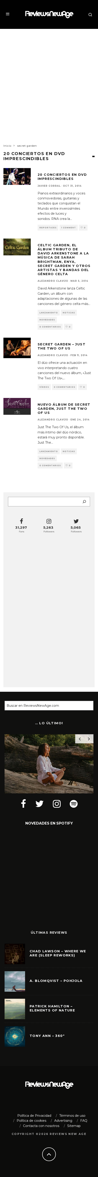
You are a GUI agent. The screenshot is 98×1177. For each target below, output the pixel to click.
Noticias (69, 313)
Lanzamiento (48, 313)
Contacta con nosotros (41, 1126)
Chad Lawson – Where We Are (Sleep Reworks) (58, 953)
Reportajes (48, 227)
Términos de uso (72, 1116)
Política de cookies (31, 1121)
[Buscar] (84, 501)
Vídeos (44, 387)
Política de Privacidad (34, 1116)
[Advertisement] (49, 82)
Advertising (63, 1121)
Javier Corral (49, 185)
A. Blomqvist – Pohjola (56, 981)
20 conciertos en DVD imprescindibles (62, 177)
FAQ (83, 1121)
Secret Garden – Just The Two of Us (61, 346)
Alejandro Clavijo (53, 280)
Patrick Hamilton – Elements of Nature (52, 1008)
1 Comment (68, 227)
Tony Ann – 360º (47, 1036)
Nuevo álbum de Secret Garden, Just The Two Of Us (64, 408)
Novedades (47, 320)
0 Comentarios (50, 327)
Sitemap (74, 1126)
